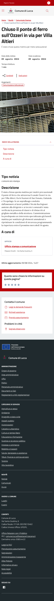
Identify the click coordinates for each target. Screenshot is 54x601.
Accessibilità (7, 572)
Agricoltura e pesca (9, 408)
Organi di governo (9, 370)
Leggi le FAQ (7, 544)
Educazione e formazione (12, 436)
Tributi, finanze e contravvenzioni (15, 456)
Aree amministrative (10, 374)
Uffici (4, 378)
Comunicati (6, 482)
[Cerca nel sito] (47, 11)
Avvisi (4, 486)
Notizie (4, 478)
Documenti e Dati (9, 390)
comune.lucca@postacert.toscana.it (21, 536)
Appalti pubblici (8, 420)
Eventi (4, 504)
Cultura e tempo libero (11, 432)
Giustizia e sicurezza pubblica (13, 440)
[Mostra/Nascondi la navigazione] (3, 10)
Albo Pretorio (7, 560)
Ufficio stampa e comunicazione (20, 246)
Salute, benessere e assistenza (14, 452)
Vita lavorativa (8, 465)
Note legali (6, 568)
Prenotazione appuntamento (13, 548)
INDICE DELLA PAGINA (10, 142)
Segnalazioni (7, 552)
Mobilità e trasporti (9, 448)
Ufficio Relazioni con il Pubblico (14, 533)
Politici (4, 382)
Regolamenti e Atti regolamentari (16, 394)
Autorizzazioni (7, 424)
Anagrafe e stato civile (11, 416)
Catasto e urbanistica (10, 428)
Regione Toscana (9, 3)
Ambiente (6, 412)
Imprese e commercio (10, 444)
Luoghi (4, 500)
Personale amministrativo (12, 386)
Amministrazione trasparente (14, 556)
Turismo (5, 461)
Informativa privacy (10, 564)
